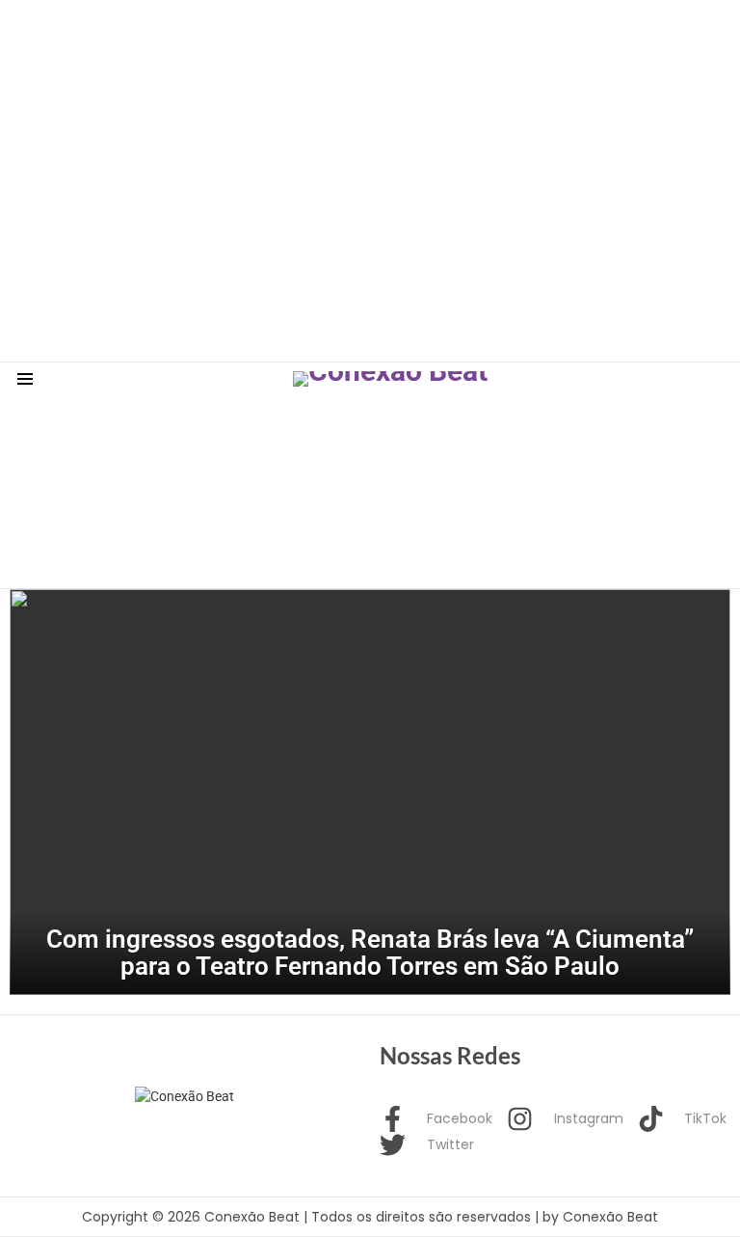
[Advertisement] (350, 43)
